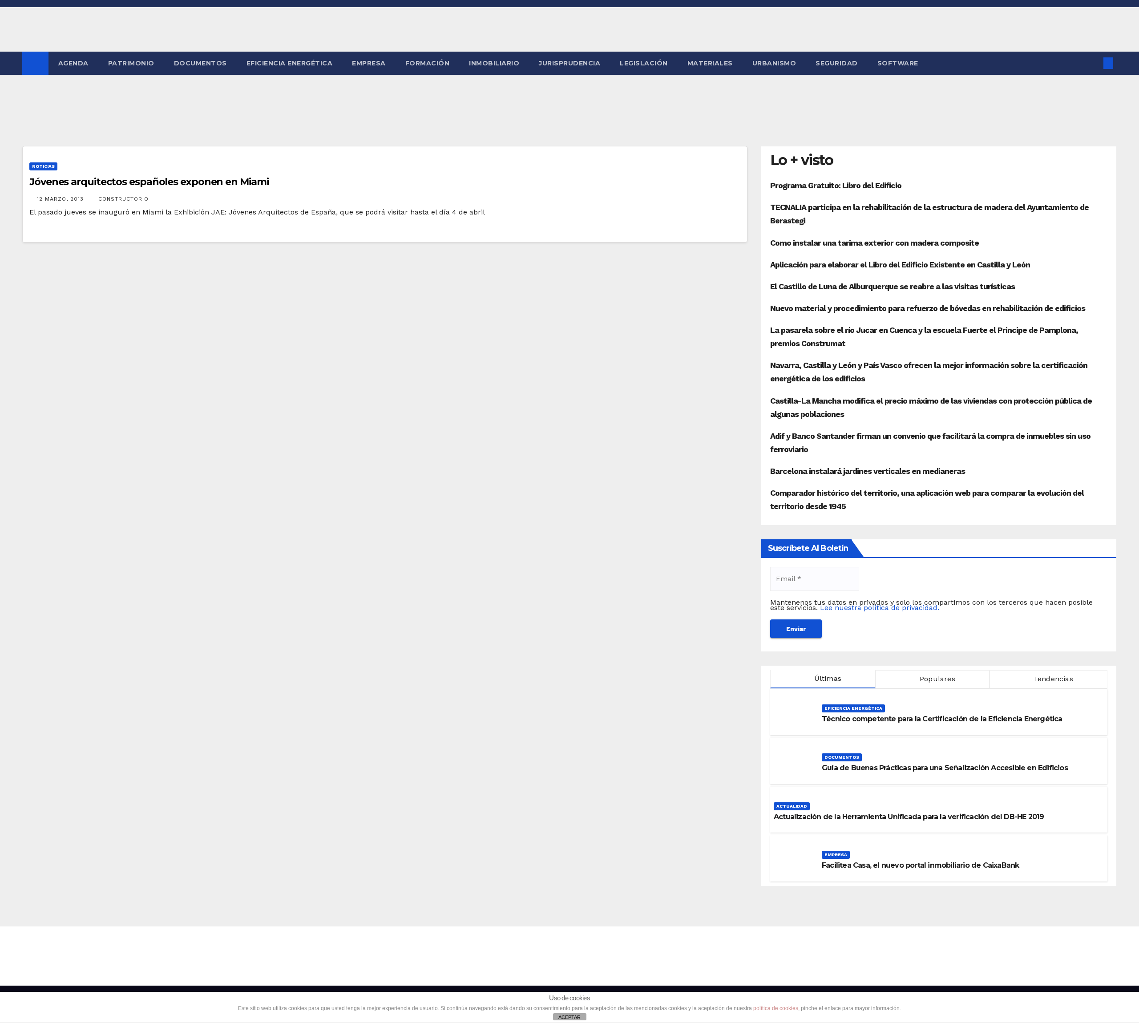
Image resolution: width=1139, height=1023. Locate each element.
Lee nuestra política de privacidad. (879, 607)
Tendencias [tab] (1052, 679)
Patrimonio (131, 63)
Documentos (200, 63)
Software (897, 63)
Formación (427, 63)
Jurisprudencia (569, 63)
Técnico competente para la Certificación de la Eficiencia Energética (942, 719)
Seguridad (837, 63)
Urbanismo (774, 63)
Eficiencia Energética (289, 63)
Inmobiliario (494, 63)
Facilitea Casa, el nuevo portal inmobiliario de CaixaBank (920, 865)
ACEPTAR (569, 1017)
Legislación (644, 63)
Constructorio (123, 199)
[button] (1093, 63)
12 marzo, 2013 (61, 199)
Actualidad (791, 806)
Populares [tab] (936, 679)
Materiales (710, 63)
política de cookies (775, 1008)
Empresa (369, 63)
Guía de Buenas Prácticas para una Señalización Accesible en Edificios (945, 768)
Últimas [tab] (826, 678)
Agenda (73, 63)
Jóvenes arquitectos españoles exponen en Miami (148, 182)
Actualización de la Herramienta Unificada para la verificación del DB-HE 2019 (909, 817)
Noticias (43, 166)
